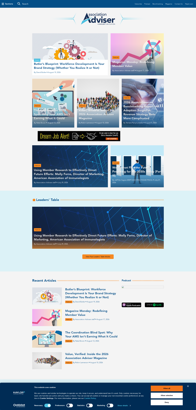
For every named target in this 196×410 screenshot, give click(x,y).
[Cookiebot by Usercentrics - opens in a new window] (19, 405)
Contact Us (179, 4)
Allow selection (167, 395)
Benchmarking (158, 4)
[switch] (69, 405)
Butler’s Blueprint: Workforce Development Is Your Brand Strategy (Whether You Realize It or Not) (90, 293)
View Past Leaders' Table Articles (98, 257)
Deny (167, 402)
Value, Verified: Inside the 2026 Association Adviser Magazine (86, 356)
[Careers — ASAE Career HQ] (79, 140)
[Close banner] (188, 387)
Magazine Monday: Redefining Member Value (86, 313)
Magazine (168, 4)
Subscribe (138, 4)
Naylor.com (189, 4)
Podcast (147, 4)
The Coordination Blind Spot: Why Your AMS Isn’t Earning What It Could (91, 334)
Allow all (166, 388)
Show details (123, 405)
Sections (9, 4)
